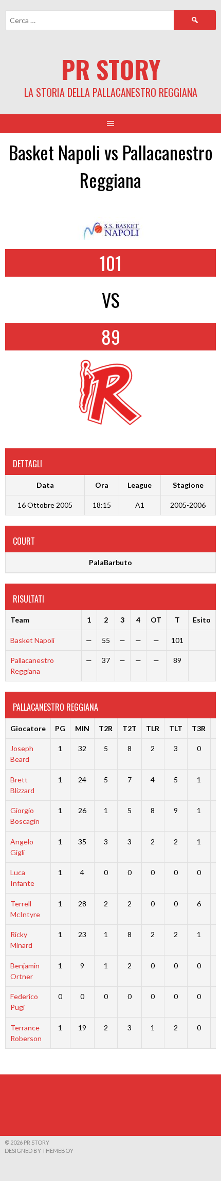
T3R (199, 728)
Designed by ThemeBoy (39, 1150)
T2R (106, 728)
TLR (152, 728)
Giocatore (28, 728)
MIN (82, 728)
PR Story (110, 69)
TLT (175, 728)
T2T (129, 728)
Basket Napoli (32, 640)
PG (60, 728)
